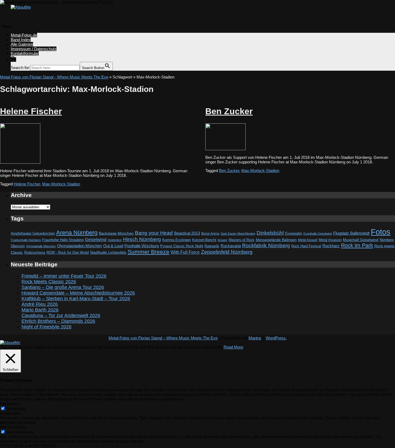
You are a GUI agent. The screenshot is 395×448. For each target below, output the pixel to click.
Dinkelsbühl (270, 233)
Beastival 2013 (187, 233)
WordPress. (276, 338)
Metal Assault (307, 240)
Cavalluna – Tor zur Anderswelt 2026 (60, 315)
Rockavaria (231, 246)
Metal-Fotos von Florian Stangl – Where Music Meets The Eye (163, 338)
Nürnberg (387, 240)
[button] (13, 59)
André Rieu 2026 (39, 304)
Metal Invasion (330, 240)
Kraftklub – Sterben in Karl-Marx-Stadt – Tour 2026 (75, 298)
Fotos (380, 231)
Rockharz (331, 245)
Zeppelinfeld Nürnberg (227, 252)
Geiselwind (95, 239)
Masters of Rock (241, 240)
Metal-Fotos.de (24, 35)
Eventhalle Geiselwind (317, 233)
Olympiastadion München (79, 246)
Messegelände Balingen (276, 240)
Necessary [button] (9, 403)
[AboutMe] (21, 7)
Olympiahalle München (41, 246)
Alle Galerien (22, 44)
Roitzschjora (34, 252)
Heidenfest (115, 240)
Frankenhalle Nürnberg (26, 240)
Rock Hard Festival (306, 246)
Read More (233, 347)
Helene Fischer (31, 111)
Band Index (21, 39)
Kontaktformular (25, 53)
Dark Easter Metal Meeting (238, 233)
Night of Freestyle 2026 (46, 326)
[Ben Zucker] (225, 148)
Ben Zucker (229, 111)
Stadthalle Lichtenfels (108, 252)
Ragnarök (211, 246)
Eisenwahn (293, 233)
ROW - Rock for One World (67, 252)
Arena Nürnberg (77, 232)
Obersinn (18, 246)
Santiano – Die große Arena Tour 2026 (62, 287)
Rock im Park (357, 245)
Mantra (255, 338)
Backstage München (116, 233)
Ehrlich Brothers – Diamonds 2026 (58, 321)
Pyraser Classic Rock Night (181, 246)
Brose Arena (210, 233)
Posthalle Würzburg (141, 246)
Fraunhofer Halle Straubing (63, 240)
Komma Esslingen (176, 240)
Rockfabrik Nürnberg (266, 245)
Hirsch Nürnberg (142, 239)
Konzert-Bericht (204, 240)
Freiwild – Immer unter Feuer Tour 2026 (63, 276)
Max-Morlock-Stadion (61, 184)
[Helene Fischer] (20, 162)
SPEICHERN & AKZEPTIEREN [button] (28, 445)
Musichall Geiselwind (360, 240)
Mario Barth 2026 (40, 310)
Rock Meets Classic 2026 (48, 281)
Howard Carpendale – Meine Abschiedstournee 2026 (78, 293)
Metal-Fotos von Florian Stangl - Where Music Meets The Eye (54, 77)
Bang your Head (154, 233)
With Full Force (185, 252)
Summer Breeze (148, 252)
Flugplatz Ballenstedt (351, 233)
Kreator (222, 240)
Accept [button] (216, 347)
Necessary (16, 408)
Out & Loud (113, 245)
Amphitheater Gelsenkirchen (33, 233)
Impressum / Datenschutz (33, 48)
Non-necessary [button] (13, 427)
